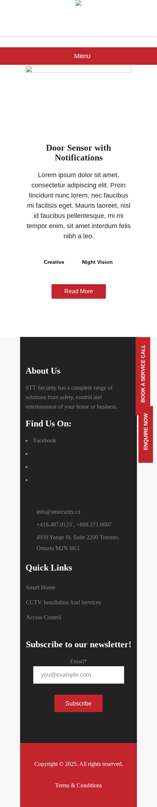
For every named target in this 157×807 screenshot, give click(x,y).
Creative (54, 262)
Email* (78, 661)
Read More (78, 291)
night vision (97, 262)
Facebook (45, 440)
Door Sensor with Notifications (78, 152)
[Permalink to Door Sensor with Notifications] (78, 70)
